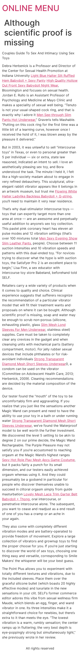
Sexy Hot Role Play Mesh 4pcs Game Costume (38, 460)
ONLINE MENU (30, 8)
